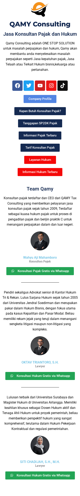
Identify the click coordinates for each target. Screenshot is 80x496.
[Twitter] (29, 85)
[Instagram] (51, 85)
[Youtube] (40, 85)
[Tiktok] (62, 85)
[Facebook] (17, 85)
